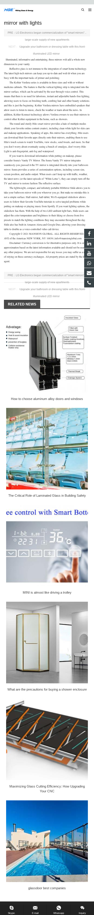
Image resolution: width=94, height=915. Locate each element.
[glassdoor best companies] (47, 841)
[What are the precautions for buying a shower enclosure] (47, 642)
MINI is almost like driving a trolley (47, 592)
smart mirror (44, 123)
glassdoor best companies (47, 888)
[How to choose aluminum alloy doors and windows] (47, 352)
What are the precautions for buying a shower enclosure (47, 689)
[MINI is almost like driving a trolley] (47, 545)
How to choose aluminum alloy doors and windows (47, 399)
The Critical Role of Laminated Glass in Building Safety (47, 495)
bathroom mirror (22, 192)
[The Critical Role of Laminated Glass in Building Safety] (47, 448)
